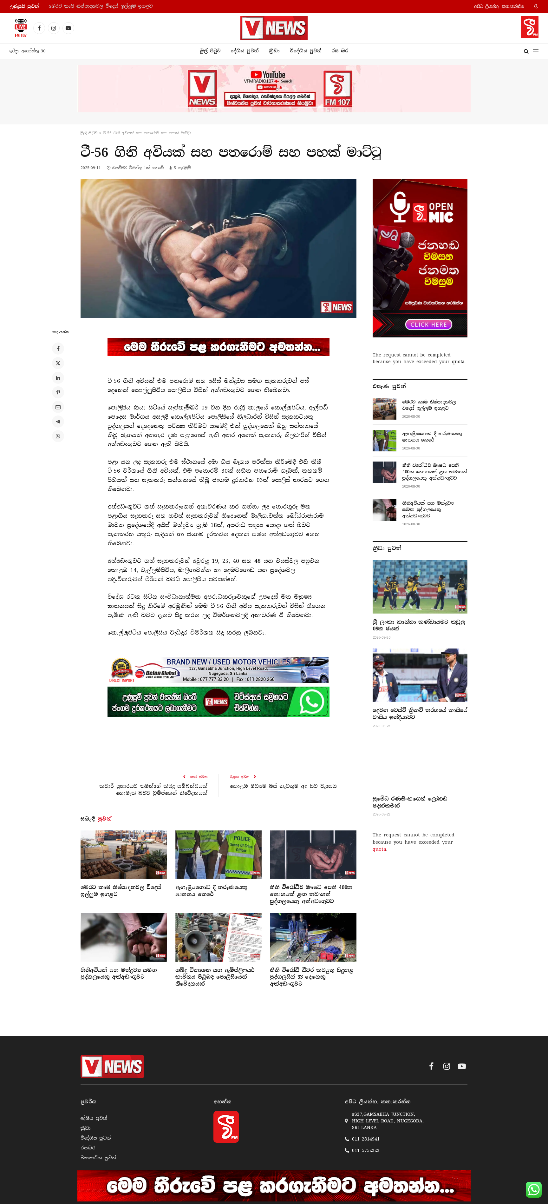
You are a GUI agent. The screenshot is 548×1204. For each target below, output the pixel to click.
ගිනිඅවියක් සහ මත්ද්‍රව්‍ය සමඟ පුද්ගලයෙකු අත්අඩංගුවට (119, 974)
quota (458, 361)
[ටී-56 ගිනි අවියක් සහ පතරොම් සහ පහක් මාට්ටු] (218, 248)
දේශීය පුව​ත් (244, 51)
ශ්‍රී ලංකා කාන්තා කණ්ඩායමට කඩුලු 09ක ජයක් (419, 625)
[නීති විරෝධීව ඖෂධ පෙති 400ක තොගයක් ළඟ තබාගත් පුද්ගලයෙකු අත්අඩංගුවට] (313, 854)
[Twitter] (58, 363)
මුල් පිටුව (210, 51)
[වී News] (274, 28)
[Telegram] (58, 422)
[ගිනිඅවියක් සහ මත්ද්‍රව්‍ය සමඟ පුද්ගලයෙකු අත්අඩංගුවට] (124, 937)
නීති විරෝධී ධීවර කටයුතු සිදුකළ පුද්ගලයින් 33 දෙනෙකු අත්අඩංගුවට (311, 977)
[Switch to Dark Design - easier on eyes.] (535, 6)
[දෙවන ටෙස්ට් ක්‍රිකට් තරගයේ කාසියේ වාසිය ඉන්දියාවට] (420, 675)
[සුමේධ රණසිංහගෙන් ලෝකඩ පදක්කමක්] (420, 763)
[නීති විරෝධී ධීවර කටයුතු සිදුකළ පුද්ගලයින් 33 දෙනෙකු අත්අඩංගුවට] (313, 937)
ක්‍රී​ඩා (274, 51)
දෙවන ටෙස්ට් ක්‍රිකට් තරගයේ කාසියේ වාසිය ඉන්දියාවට (420, 714)
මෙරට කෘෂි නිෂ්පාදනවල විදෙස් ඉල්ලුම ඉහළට (121, 891)
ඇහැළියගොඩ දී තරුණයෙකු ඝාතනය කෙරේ (96, 6)
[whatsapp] (218, 702)
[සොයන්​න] (526, 51)
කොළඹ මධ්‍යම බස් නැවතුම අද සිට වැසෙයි (283, 786)
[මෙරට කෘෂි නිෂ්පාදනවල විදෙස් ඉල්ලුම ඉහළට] (124, 854)
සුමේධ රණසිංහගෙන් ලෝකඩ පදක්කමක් (410, 802)
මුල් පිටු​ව (89, 133)
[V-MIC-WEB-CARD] (420, 258)
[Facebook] (58, 349)
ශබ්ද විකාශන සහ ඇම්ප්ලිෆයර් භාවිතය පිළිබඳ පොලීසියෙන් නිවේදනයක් (215, 977)
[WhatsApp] (58, 436)
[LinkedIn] (58, 378)
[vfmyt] (274, 88)
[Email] (58, 407)
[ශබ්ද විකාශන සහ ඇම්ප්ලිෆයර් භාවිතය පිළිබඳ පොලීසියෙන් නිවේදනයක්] (218, 937)
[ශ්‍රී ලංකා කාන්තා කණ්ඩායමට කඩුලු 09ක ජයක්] (420, 587)
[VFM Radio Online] (19, 27)
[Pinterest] (58, 392)
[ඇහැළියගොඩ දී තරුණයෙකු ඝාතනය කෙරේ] (218, 854)
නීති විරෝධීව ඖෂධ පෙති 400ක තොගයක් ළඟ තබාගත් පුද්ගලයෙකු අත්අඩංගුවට (311, 894)
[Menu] (535, 51)
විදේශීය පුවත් (305, 51)
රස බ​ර (340, 51)
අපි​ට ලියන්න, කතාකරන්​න (499, 6)
